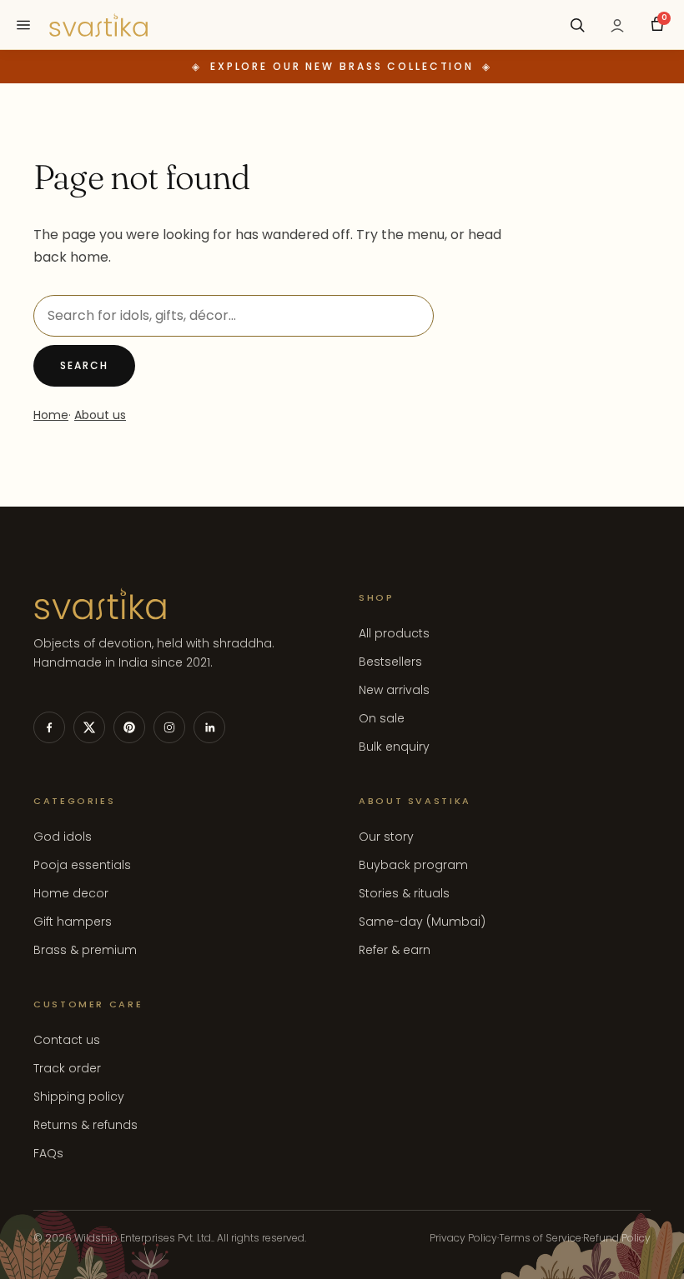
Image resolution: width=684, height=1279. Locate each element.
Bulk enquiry (394, 746)
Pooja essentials (82, 865)
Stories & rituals (404, 893)
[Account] (617, 25)
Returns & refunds (85, 1125)
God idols (62, 836)
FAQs (48, 1153)
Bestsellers (390, 661)
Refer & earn (394, 950)
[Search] (577, 25)
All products (394, 633)
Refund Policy (617, 1238)
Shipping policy (78, 1096)
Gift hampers (72, 921)
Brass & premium (85, 950)
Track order (67, 1068)
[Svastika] (98, 24)
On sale (382, 718)
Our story (386, 836)
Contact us (66, 1040)
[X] (89, 727)
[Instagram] (169, 727)
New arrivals (394, 690)
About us (100, 415)
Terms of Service (540, 1238)
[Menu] (23, 25)
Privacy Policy (463, 1238)
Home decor (70, 893)
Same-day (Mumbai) (422, 921)
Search (84, 365)
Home (50, 415)
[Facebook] (49, 727)
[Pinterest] (129, 727)
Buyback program (413, 865)
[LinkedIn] (209, 727)
